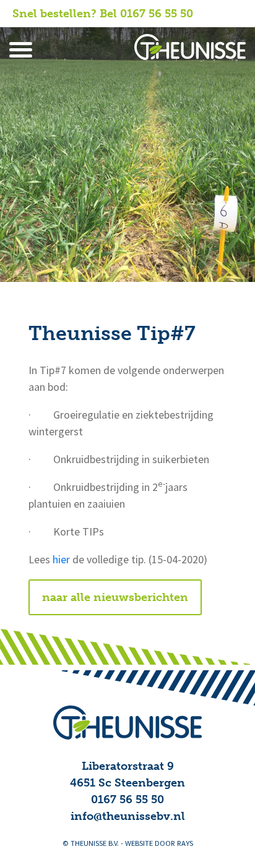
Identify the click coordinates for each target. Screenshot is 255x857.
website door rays (159, 843)
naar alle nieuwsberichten (115, 597)
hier (61, 559)
